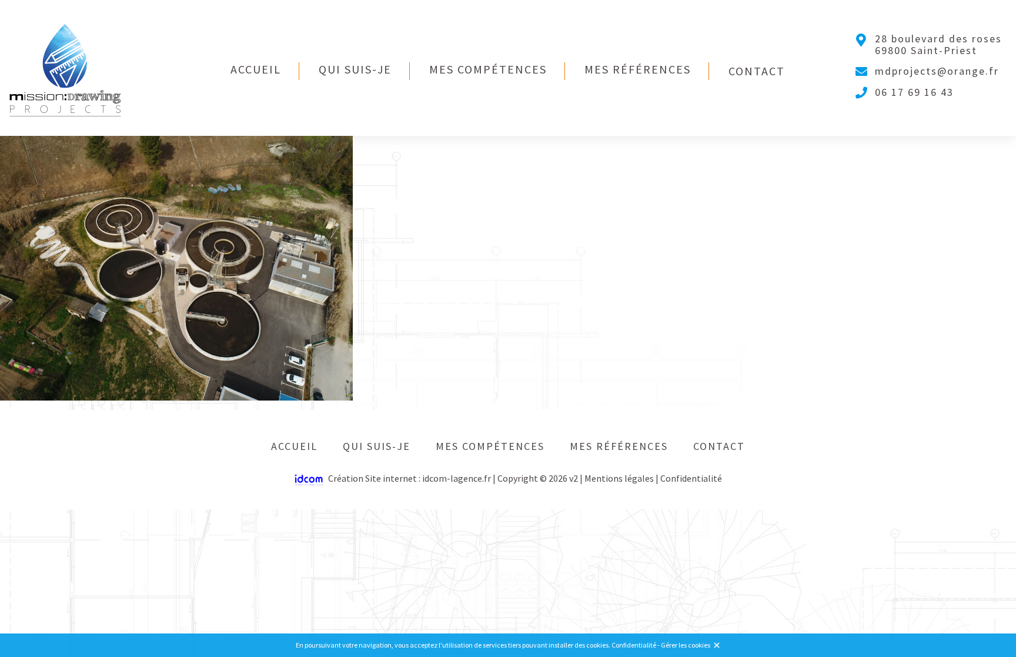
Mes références (637, 69)
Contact (756, 71)
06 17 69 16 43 (914, 92)
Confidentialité (691, 478)
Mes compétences (488, 69)
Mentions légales (619, 478)
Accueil (255, 69)
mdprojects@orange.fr (937, 71)
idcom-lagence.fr (456, 478)
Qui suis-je (355, 69)
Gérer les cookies (685, 645)
